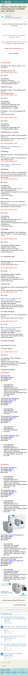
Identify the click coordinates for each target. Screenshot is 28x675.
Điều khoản (13, 672)
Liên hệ (3, 672)
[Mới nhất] (26, 1)
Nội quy (7, 672)
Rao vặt (10, 622)
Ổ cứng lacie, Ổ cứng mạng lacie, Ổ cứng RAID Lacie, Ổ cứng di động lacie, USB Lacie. (15, 618)
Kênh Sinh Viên (6, 670)
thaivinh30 (4, 13)
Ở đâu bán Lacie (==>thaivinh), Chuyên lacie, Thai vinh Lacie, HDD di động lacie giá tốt (15, 628)
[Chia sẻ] (25, 21)
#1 (26, 21)
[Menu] (2, 1)
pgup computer (7, 631)
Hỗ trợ (18, 672)
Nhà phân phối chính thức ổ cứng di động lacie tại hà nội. (14, 637)
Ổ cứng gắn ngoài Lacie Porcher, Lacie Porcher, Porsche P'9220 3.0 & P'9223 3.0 (15, 645)
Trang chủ (24, 672)
